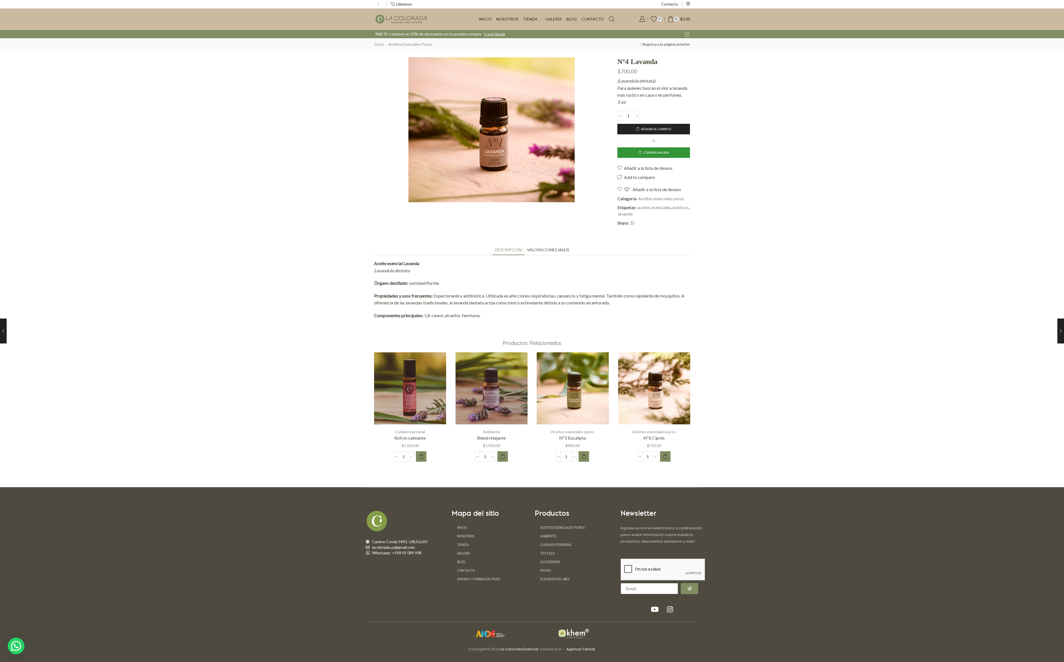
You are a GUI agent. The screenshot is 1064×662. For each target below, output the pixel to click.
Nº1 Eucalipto (572, 437)
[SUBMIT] (689, 588)
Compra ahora (656, 152)
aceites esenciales (654, 207)
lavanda (625, 213)
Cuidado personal (410, 431)
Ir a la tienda (580, 34)
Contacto (669, 4)
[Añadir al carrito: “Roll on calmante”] (421, 456)
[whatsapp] (632, 223)
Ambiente (491, 431)
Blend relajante (491, 437)
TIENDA (530, 19)
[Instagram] (688, 4)
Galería (553, 19)
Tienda (463, 545)
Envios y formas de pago (478, 579)
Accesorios (550, 562)
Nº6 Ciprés (654, 437)
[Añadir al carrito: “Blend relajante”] (502, 456)
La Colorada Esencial (519, 649)
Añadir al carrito (656, 129)
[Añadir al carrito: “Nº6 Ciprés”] (665, 456)
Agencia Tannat (580, 649)
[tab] (508, 249)
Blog (571, 19)
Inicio (379, 44)
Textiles (547, 553)
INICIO (485, 19)
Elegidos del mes (554, 579)
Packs (545, 571)
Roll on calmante (410, 437)
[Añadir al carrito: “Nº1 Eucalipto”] (584, 456)
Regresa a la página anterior (666, 44)
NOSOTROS (507, 19)
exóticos (680, 207)
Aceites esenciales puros (410, 44)
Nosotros (465, 536)
